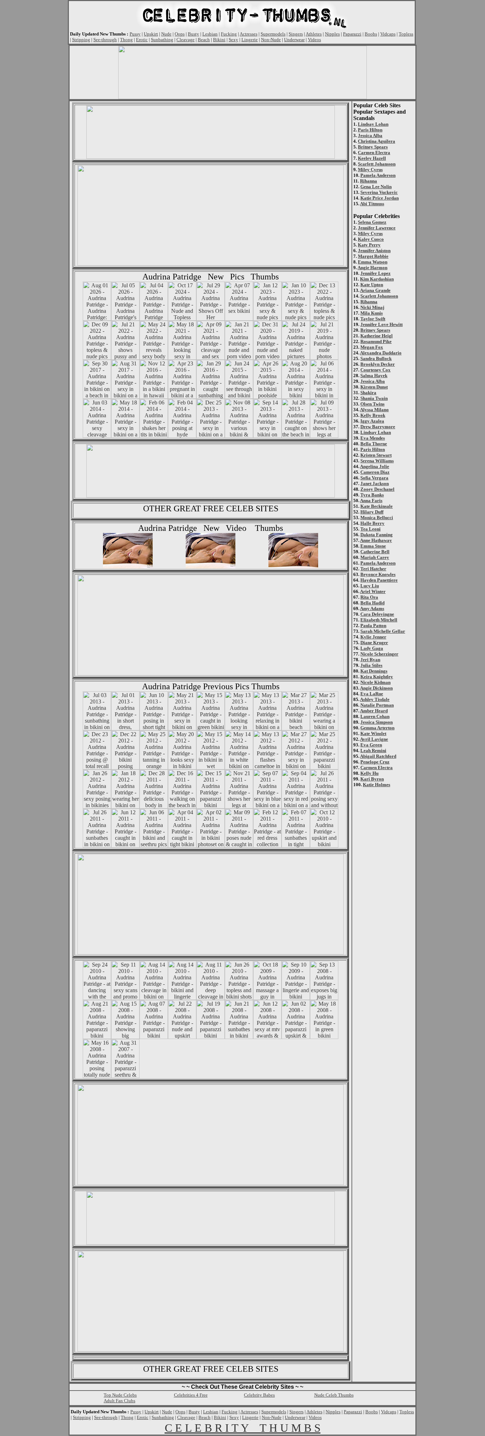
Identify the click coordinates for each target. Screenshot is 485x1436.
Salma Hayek (373, 375)
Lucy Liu (369, 585)
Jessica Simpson (376, 722)
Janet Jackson (374, 483)
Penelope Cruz (374, 762)
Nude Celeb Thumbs (334, 1395)
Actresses (248, 34)
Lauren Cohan (374, 716)
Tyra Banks (372, 494)
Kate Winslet (373, 733)
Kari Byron (372, 779)
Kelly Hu (369, 773)
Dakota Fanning (376, 534)
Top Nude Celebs (120, 1395)
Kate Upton (371, 284)
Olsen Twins (372, 404)
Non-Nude (271, 39)
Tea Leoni (370, 529)
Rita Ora (369, 597)
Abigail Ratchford (378, 756)
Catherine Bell (374, 551)
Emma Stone (373, 546)
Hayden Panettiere (379, 580)
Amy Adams (372, 608)
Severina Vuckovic (379, 192)
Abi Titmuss (372, 203)
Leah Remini (373, 750)
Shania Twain (374, 398)
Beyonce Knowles (378, 574)
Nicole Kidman (375, 682)
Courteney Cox (375, 369)
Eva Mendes (372, 438)
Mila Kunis (371, 313)
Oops (180, 34)
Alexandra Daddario (381, 352)
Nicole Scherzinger (379, 654)
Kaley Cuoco (371, 239)
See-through (105, 39)
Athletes (314, 34)
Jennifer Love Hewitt (381, 324)
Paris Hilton (370, 129)
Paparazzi (352, 34)
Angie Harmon (372, 267)
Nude (166, 34)
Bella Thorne (373, 443)
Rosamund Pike (376, 341)
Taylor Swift (372, 318)
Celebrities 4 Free (191, 1395)
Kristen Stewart (376, 455)
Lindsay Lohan (373, 124)
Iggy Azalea (372, 421)
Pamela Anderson (378, 175)
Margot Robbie (373, 256)
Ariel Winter (373, 591)
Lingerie (249, 39)
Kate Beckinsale (376, 506)
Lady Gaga (371, 648)
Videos (314, 39)
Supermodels (273, 34)
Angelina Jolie (374, 466)
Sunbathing (162, 39)
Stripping (81, 39)
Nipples (332, 34)
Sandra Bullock (376, 358)
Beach (204, 39)
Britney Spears (373, 146)
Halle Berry (372, 523)
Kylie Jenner (373, 637)
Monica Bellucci (376, 517)
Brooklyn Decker (377, 364)
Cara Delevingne (377, 614)
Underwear (294, 39)
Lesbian (210, 34)
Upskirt (151, 34)
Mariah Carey (374, 557)
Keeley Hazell (372, 158)
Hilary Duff (371, 512)
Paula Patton (373, 625)
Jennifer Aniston (374, 250)
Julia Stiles (371, 665)
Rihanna (368, 181)
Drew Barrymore (377, 426)
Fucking (229, 34)
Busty (193, 34)
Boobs (371, 34)
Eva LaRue (371, 693)
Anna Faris (371, 500)
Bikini (219, 39)
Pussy (135, 34)
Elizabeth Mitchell (378, 619)
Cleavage (185, 39)
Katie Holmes (376, 784)
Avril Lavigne (374, 739)
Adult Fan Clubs (119, 1400)
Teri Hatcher (373, 568)
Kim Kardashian (377, 279)
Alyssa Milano (374, 409)
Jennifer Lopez (375, 273)
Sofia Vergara (374, 477)
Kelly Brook (372, 415)
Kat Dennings (373, 671)
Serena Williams (377, 460)
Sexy (233, 39)
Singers (296, 34)
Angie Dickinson (376, 688)
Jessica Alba (370, 135)
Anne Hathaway (376, 540)
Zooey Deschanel (377, 489)
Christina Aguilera (376, 141)
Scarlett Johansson (377, 164)
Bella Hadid (372, 602)
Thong (126, 39)
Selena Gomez (372, 222)
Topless (406, 34)
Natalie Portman (377, 705)
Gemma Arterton (377, 727)
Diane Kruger (374, 642)
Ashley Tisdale (374, 699)
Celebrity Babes (259, 1395)
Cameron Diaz (374, 472)
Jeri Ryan (370, 659)
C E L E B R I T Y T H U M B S (243, 1427)
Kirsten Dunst (374, 387)
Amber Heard (374, 710)
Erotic (142, 39)
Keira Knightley (376, 676)
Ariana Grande (375, 290)
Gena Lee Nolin (376, 186)
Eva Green (371, 744)
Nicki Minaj (372, 307)
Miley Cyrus (370, 169)
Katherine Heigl (376, 335)
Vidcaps (388, 34)
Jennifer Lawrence (377, 227)
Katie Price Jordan (379, 198)
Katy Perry (369, 245)
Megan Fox (371, 347)
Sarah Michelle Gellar (382, 631)
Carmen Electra (374, 152)
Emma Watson (372, 262)
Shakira (368, 392)
